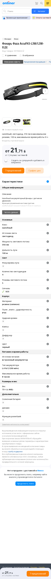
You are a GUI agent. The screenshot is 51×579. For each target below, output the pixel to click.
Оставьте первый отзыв (14, 130)
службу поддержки (15, 451)
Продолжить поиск (25, 483)
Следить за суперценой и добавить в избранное (27, 161)
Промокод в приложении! (16, 18)
